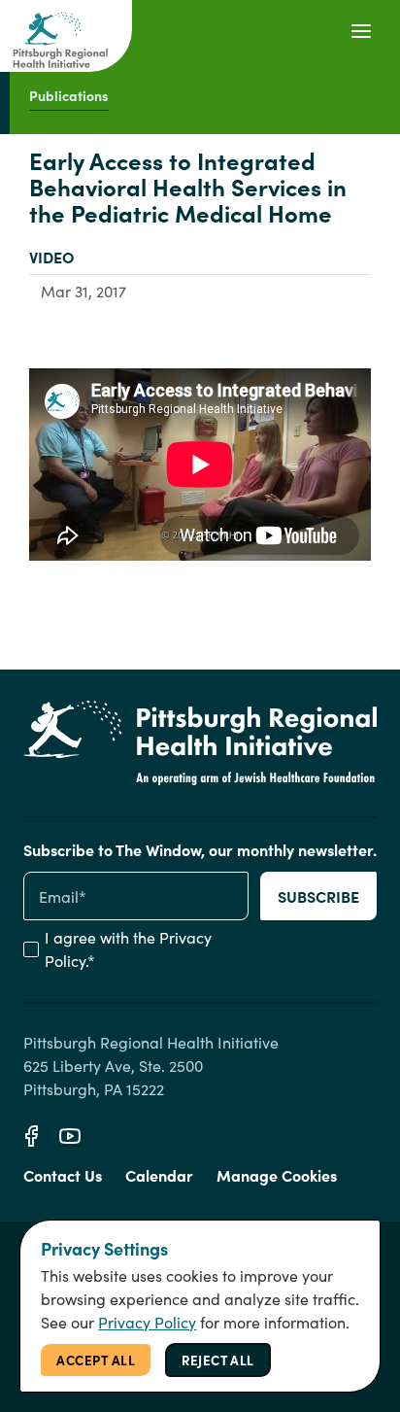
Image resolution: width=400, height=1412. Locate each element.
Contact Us (62, 1175)
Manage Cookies (277, 1175)
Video (52, 256)
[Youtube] (69, 1136)
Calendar (159, 1175)
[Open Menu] (361, 31)
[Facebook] (31, 1136)
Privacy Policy (147, 1322)
